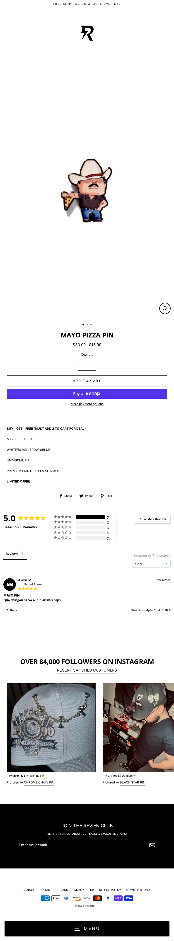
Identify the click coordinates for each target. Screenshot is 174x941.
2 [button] (88, 325)
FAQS (64, 890)
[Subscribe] (151, 845)
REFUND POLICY (110, 890)
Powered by (152, 556)
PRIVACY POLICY (83, 890)
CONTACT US (47, 890)
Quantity (87, 354)
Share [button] (13, 610)
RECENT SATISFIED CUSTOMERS (87, 670)
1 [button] (83, 325)
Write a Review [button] (155, 519)
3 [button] (91, 325)
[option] (87, 189)
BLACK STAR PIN (132, 782)
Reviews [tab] (12, 553)
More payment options (87, 404)
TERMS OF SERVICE (138, 890)
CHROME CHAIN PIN (39, 782)
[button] (160, 610)
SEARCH (28, 890)
